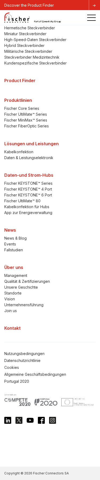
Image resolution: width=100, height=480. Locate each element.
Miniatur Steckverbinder (25, 33)
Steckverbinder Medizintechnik (31, 57)
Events (10, 244)
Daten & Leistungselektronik (28, 157)
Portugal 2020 (16, 381)
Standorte (13, 293)
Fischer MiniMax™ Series (25, 120)
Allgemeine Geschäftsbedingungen (35, 374)
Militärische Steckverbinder (28, 51)
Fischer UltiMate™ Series (25, 114)
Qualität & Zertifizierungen (27, 281)
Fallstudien (13, 250)
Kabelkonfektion (18, 152)
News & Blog (15, 238)
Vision (9, 299)
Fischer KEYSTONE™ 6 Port (28, 195)
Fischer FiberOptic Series (26, 126)
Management (15, 275)
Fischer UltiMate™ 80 (22, 201)
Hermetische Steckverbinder (29, 28)
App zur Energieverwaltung (28, 212)
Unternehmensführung (23, 304)
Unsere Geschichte (21, 287)
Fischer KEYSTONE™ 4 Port (28, 189)
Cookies (11, 367)
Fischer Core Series (21, 108)
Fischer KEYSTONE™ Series (28, 183)
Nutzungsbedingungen (24, 353)
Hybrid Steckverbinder (24, 45)
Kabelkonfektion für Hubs (26, 206)
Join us (10, 310)
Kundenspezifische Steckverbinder (35, 63)
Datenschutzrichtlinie (22, 360)
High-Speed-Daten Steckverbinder (35, 39)
